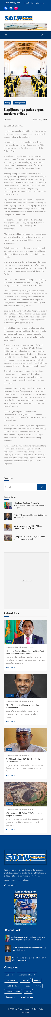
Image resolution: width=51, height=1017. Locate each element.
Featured (25, 980)
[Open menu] (6, 35)
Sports (28, 991)
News (9, 641)
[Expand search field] (42, 35)
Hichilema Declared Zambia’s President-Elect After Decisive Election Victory (29, 505)
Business (10, 695)
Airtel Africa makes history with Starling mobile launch (30, 516)
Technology (10, 996)
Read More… (11, 667)
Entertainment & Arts (27, 974)
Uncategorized (19, 102)
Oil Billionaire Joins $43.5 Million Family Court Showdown (28, 527)
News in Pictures (13, 991)
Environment (11, 980)
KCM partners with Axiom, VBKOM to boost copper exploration (29, 538)
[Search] (41, 487)
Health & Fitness (12, 985)
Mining (7, 102)
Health (37, 980)
